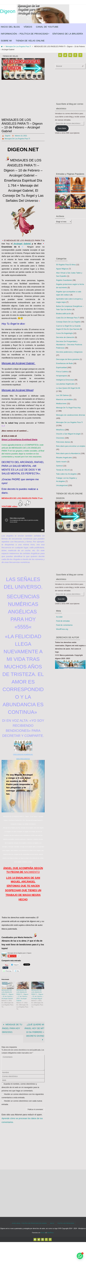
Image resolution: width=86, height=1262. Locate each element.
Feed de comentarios (64, 625)
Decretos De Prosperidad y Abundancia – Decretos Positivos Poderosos (69, 344)
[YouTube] (60, 55)
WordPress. (50, 1232)
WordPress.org (62, 629)
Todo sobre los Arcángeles (66, 474)
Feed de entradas (63, 621)
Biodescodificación (63, 314)
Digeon (7, 11)
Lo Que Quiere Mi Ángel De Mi (68, 388)
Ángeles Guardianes (64, 280)
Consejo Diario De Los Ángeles (68, 322)
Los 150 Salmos (62, 395)
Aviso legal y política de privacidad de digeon (29, 1223)
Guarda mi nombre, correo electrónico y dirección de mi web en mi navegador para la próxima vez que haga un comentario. (20, 1087)
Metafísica (60, 430)
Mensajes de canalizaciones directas (70, 415)
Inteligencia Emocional (65, 380)
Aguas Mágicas (62, 269)
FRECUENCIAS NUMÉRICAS (23, 754)
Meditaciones (61, 404)
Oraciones (60, 438)
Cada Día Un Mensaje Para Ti (67, 318)
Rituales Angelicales (64, 458)
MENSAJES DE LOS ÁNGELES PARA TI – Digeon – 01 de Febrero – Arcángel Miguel (37, 994)
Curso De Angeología (64, 333)
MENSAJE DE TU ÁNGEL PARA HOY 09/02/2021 (12, 1028)
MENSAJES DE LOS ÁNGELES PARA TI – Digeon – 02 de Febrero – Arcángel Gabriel (8, 994)
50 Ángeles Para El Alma (66, 265)
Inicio (52, 1223)
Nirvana (43, 1232)
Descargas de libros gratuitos (67, 359)
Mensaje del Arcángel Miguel (17, 390)
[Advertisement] (23, 99)
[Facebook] (75, 55)
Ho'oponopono (61, 376)
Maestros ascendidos (64, 399)
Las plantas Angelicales (65, 384)
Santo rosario (61, 462)
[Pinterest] (80, 55)
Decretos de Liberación (65, 337)
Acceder (59, 617)
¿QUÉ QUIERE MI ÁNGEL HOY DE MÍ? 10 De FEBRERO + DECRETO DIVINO (34, 1030)
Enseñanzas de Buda (64, 363)
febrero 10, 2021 (21, 136)
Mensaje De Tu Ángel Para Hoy (68, 408)
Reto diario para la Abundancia (68, 453)
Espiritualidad (61, 368)
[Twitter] (65, 55)
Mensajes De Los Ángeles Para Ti (18, 46)
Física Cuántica (62, 372)
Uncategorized (61, 485)
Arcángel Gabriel (22, 244)
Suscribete (62, 128)
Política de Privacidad (65, 1223)
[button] (80, 1256)
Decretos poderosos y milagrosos (69, 352)
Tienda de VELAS (63, 470)
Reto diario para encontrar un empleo (70, 446)
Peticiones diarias (63, 442)
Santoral (59, 466)
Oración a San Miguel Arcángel (68, 434)
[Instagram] (70, 55)
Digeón (7, 136)
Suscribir (61, 599)
